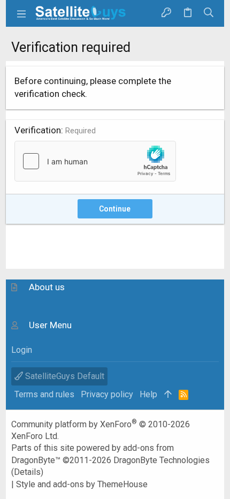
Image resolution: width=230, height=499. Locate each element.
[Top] (167, 394)
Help (148, 394)
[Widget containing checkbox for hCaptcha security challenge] (95, 161)
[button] (22, 13)
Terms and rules (44, 394)
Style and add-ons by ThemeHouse (82, 484)
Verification (37, 130)
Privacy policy (107, 394)
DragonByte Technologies (161, 460)
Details (27, 472)
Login (21, 350)
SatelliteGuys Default (63, 376)
